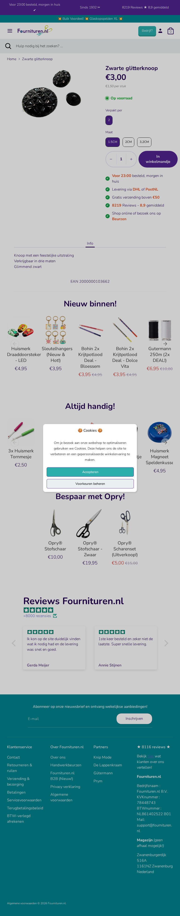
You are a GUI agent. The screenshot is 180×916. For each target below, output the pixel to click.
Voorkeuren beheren (90, 483)
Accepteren (90, 472)
